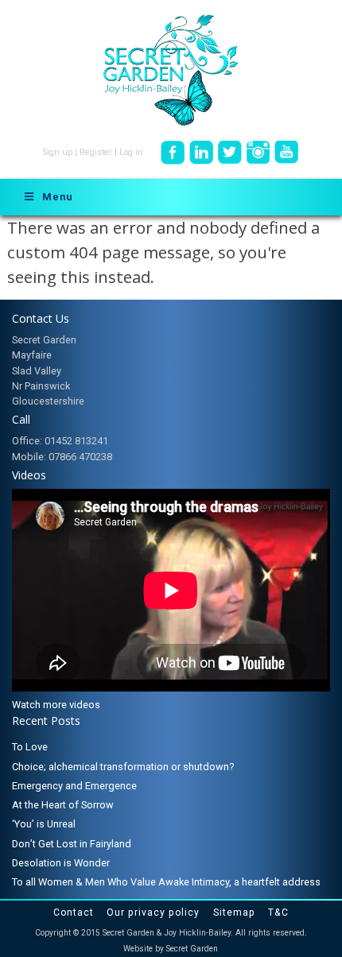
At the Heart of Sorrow (63, 805)
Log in (131, 152)
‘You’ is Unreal (44, 824)
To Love (30, 747)
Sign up (57, 152)
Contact (73, 912)
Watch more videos (56, 705)
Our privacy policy (153, 912)
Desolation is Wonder (61, 863)
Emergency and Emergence (74, 786)
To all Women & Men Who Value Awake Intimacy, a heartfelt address (166, 882)
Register (96, 152)
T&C (278, 912)
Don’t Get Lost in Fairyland (71, 844)
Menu (57, 197)
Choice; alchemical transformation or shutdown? (123, 767)
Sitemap (234, 912)
